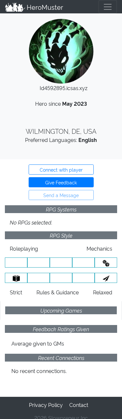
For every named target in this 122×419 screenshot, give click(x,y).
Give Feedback (61, 182)
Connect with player (61, 169)
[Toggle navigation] (108, 6)
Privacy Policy (46, 404)
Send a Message (61, 195)
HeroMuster (44, 6)
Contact (78, 404)
